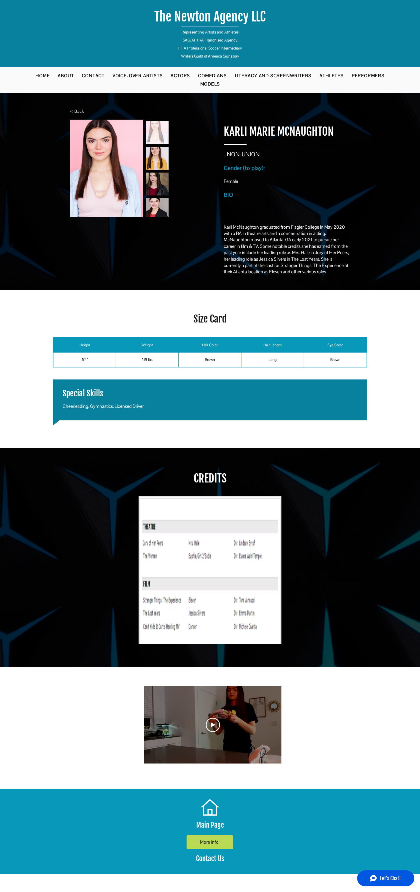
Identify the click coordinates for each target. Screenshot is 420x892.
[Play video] (213, 725)
